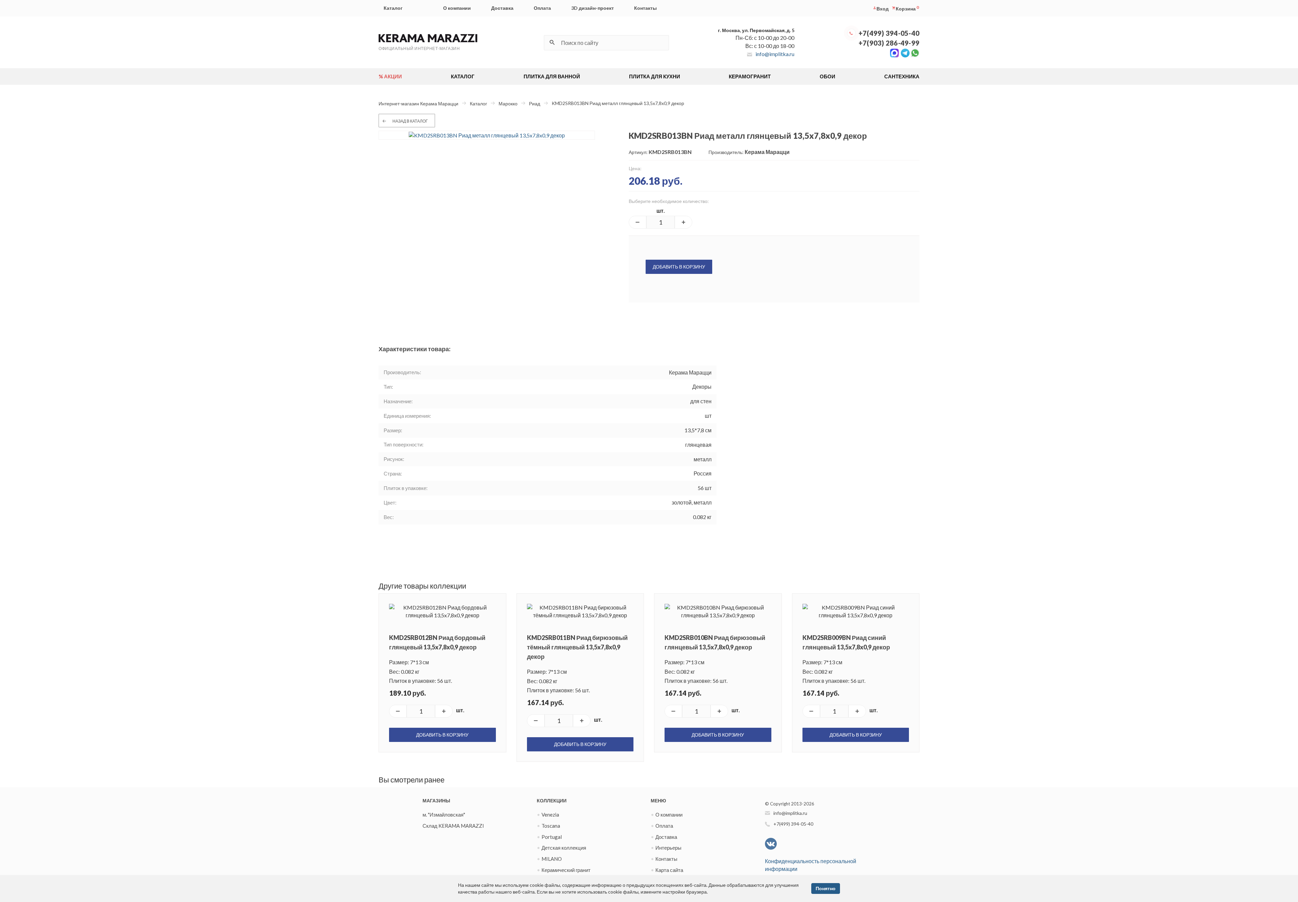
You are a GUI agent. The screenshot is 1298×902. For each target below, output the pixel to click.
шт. (660, 210)
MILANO (552, 859)
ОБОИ (827, 76)
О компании (457, 8)
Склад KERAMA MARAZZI (453, 826)
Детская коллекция (564, 848)
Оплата (542, 8)
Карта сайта (669, 870)
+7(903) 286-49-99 (889, 43)
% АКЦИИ (390, 76)
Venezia (550, 814)
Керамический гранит (566, 870)
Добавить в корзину (679, 266)
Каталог (393, 8)
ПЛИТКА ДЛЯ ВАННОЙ (552, 76)
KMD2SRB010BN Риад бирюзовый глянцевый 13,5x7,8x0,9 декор (715, 642)
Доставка (502, 8)
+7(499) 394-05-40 (889, 33)
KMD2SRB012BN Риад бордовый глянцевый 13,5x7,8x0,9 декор (437, 642)
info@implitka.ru (774, 54)
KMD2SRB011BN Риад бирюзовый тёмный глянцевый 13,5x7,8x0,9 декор (577, 647)
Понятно (826, 888)
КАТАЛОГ (463, 76)
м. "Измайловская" (444, 814)
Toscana (551, 826)
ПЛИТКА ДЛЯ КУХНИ (654, 76)
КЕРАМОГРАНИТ (750, 76)
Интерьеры (668, 848)
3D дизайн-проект (592, 8)
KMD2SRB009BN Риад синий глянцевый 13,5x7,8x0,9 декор (846, 642)
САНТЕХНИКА (901, 76)
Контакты (645, 8)
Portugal (552, 837)
